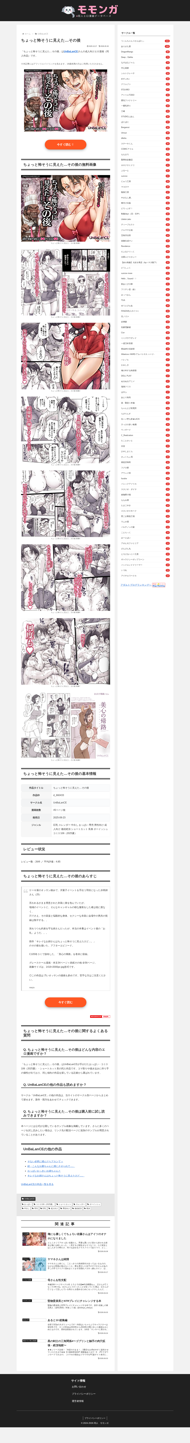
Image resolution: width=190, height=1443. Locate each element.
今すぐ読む (65, 1002)
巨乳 (44, 1208)
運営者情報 (78, 1401)
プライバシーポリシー (84, 1394)
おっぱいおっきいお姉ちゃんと (44, 1171)
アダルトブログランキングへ (136, 585)
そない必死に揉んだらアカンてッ (45, 1161)
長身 (88, 1208)
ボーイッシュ (95, 1204)
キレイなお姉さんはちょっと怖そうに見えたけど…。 (55, 1175)
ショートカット (65, 1204)
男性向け (66, 1208)
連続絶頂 (78, 1208)
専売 (36, 1208)
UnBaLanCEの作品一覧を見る (37, 1184)
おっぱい (27, 1204)
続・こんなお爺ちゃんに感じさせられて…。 (51, 1166)
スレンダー (80, 1204)
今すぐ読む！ (65, 144)
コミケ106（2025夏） (45, 1204)
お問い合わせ (79, 1386)
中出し (27, 1208)
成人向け (54, 1208)
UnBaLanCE (29, 1199)
